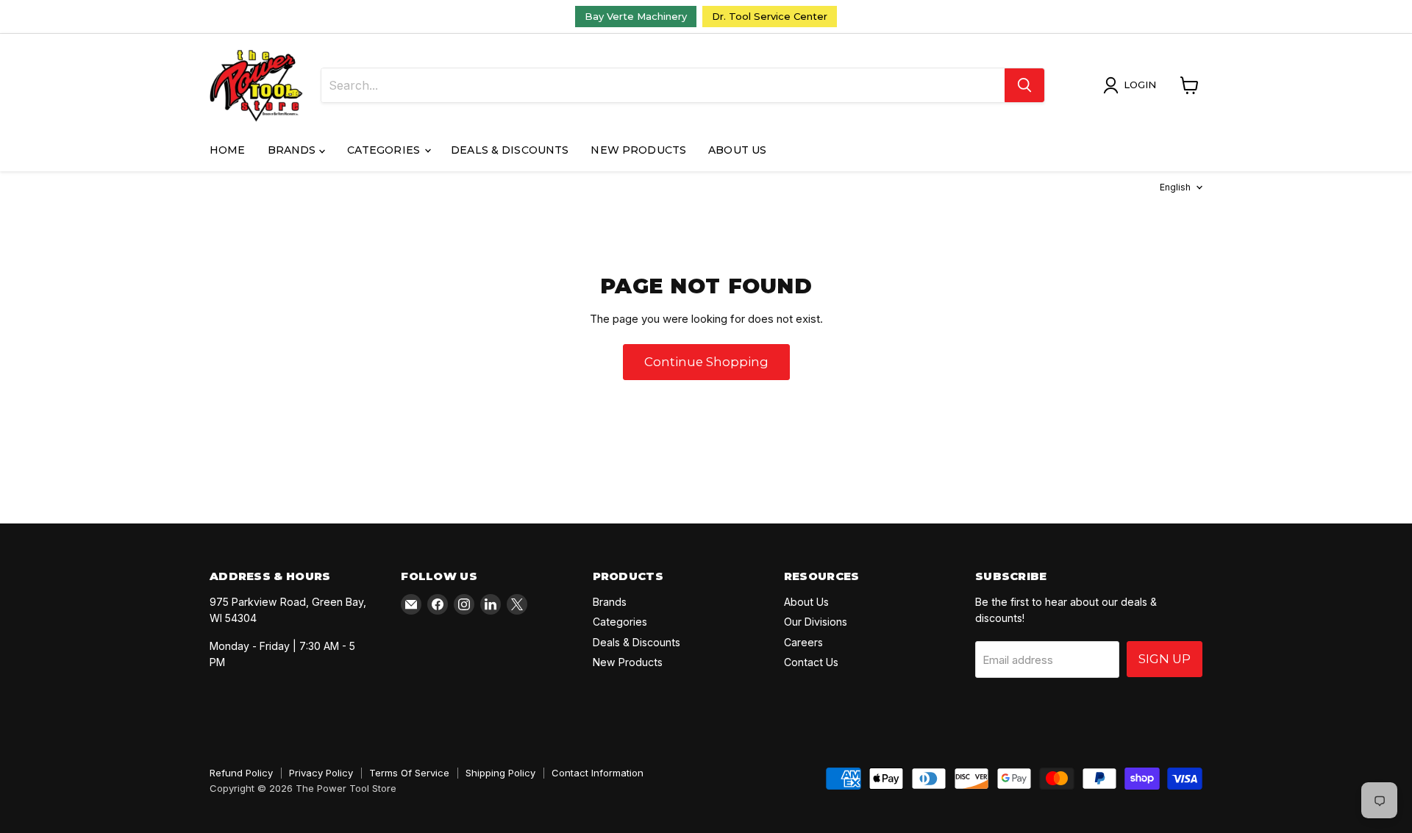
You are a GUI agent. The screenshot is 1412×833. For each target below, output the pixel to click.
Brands (293, 150)
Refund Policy (241, 773)
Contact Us (811, 662)
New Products (638, 150)
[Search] (1024, 85)
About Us (737, 150)
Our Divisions (815, 621)
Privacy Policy (321, 773)
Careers (803, 642)
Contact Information (597, 773)
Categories (385, 150)
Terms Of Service (409, 773)
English (1175, 187)
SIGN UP (1164, 658)
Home (228, 150)
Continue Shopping (706, 361)
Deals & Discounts (509, 150)
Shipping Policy (500, 773)
